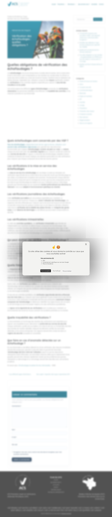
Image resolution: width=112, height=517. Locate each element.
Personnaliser (67, 271)
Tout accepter (45, 271)
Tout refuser (57, 271)
